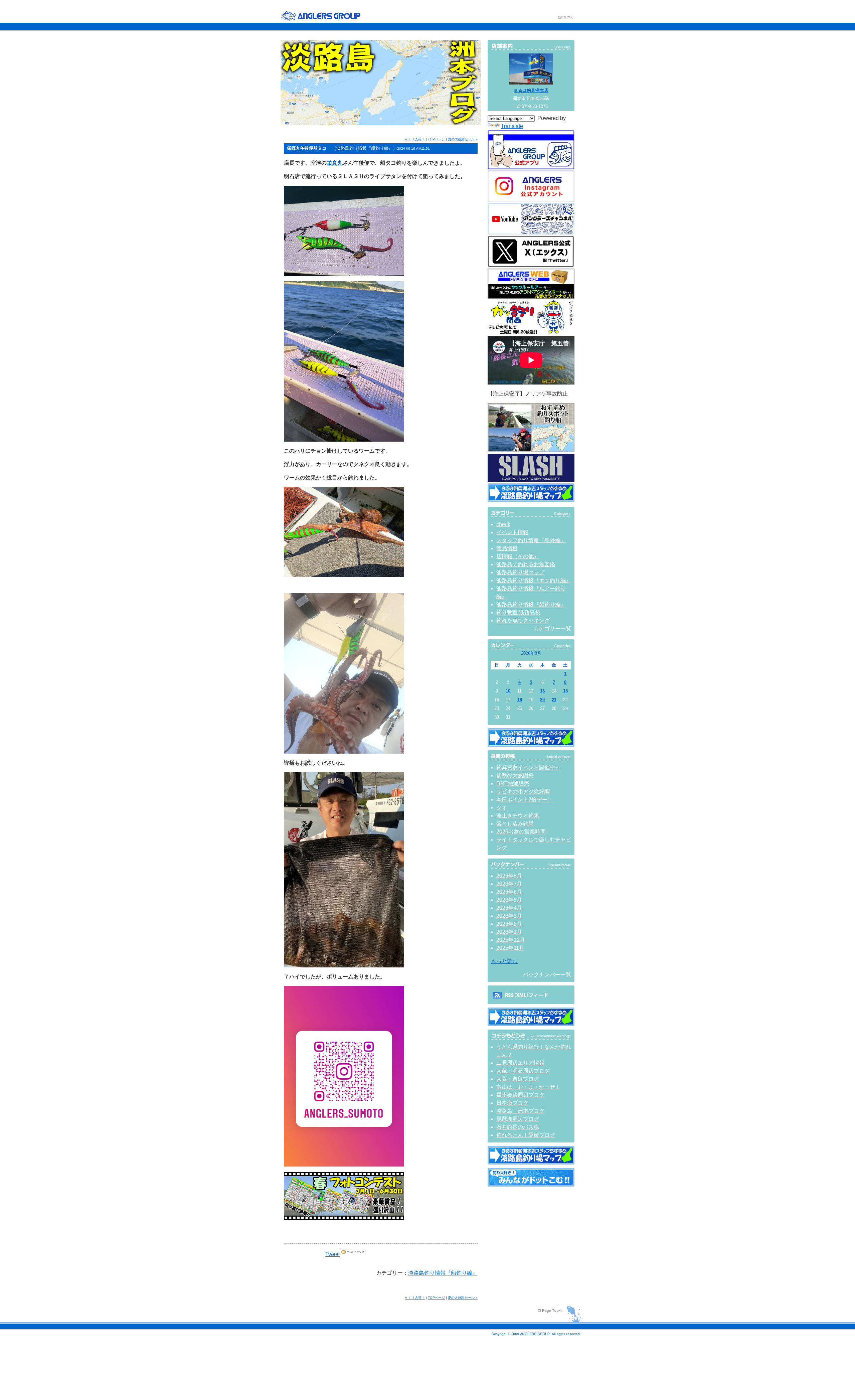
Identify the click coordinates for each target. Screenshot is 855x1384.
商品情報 (507, 548)
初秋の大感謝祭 (515, 775)
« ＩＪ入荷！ (415, 139)
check (503, 524)
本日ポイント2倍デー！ (524, 799)
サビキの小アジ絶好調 (523, 791)
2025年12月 (510, 940)
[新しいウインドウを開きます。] (531, 1185)
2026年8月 (509, 876)
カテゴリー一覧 (552, 628)
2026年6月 (509, 892)
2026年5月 (509, 900)
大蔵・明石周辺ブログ (523, 1071)
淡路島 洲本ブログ (520, 1111)
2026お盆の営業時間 (521, 831)
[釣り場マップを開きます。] (531, 500)
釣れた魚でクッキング (523, 620)
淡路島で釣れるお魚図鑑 (525, 564)
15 (565, 691)
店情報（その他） (517, 556)
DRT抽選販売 (512, 783)
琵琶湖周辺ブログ (517, 1119)
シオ (501, 807)
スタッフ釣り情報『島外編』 (531, 540)
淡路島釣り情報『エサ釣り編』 (533, 580)
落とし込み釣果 (515, 823)
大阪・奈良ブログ (517, 1079)
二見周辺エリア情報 (520, 1063)
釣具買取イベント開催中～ (528, 767)
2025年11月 (510, 948)
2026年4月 (509, 908)
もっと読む (504, 961)
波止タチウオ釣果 (517, 815)
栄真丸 (335, 163)
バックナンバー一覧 (547, 974)
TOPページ (436, 139)
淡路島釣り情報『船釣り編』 (443, 1273)
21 (554, 699)
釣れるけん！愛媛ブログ (525, 1135)
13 (542, 691)
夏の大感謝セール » (463, 139)
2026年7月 (509, 884)
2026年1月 (509, 932)
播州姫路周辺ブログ (520, 1095)
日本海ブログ (512, 1103)
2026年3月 (509, 916)
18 (519, 699)
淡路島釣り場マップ (520, 572)
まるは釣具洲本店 (531, 90)
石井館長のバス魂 (517, 1127)
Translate (512, 126)
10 (508, 691)
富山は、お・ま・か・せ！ (528, 1087)
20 (542, 699)
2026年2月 (509, 924)
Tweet (332, 1254)
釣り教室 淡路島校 (518, 612)
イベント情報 (512, 532)
